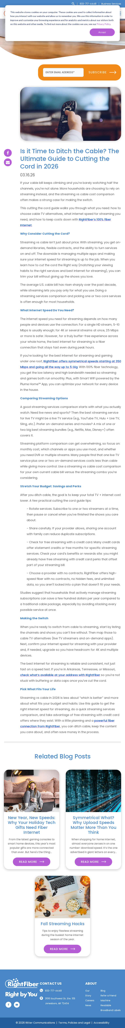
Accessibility (101, 1023)
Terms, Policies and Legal (74, 1023)
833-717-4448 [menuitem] (88, 3)
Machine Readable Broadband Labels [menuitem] (111, 1005)
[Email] (8, 162)
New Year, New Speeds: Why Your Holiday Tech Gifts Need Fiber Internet (32, 825)
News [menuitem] (88, 1005)
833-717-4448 (53, 990)
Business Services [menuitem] (111, 3)
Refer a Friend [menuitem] (108, 995)
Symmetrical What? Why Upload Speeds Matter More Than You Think (93, 825)
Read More (28, 862)
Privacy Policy (103, 24)
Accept (102, 32)
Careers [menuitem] (89, 1000)
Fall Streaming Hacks (62, 924)
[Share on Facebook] (8, 153)
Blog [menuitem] (103, 990)
